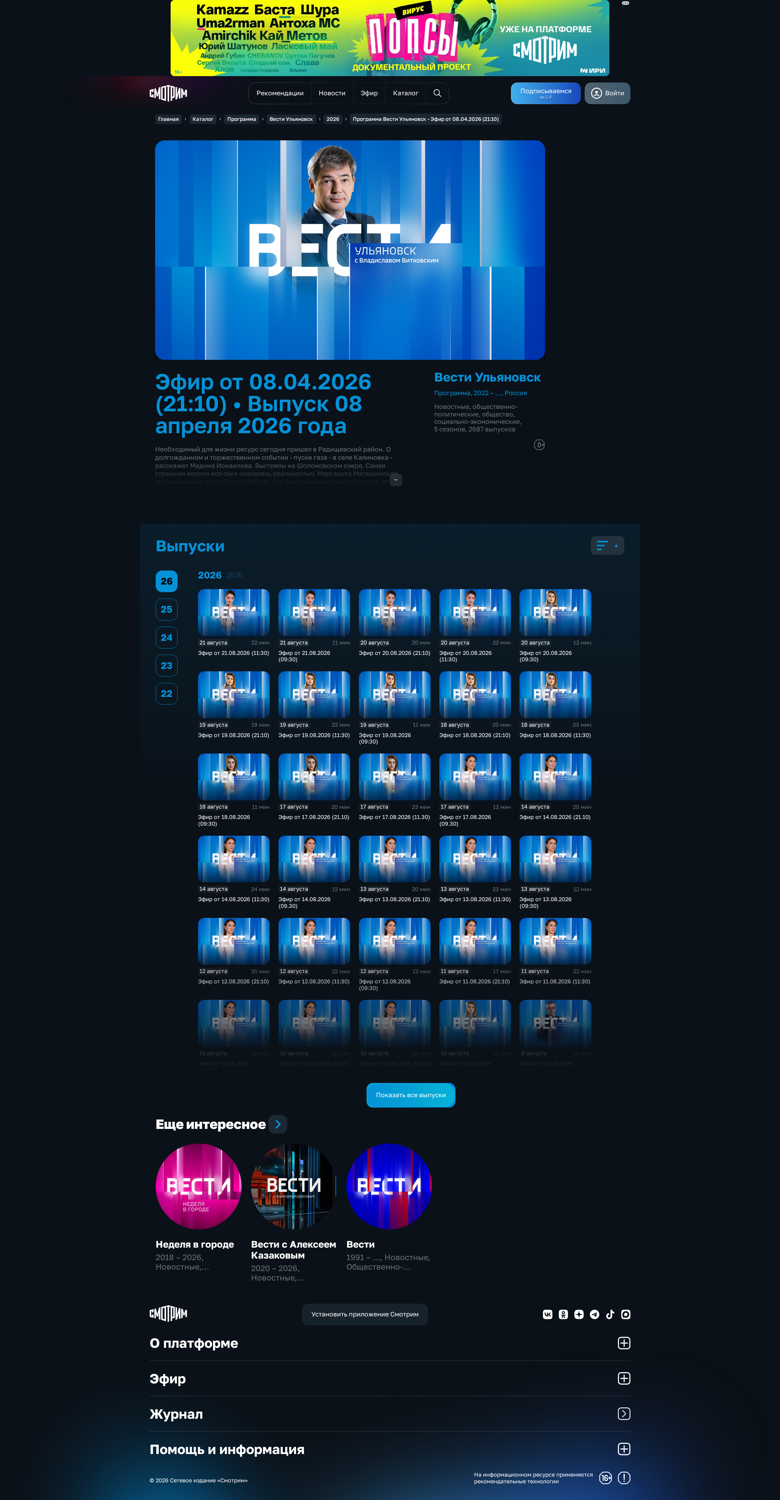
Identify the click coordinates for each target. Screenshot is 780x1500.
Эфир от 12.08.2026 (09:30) (385, 984)
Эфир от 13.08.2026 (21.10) (394, 899)
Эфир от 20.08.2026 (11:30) (465, 656)
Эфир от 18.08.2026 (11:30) (555, 735)
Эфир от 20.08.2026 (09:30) (545, 656)
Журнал (176, 1414)
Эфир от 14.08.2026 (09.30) (304, 902)
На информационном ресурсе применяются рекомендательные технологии (533, 1477)
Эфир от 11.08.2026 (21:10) (474, 981)
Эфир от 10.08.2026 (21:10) (314, 1063)
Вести (360, 1244)
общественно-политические (476, 410)
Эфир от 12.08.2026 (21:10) (233, 981)
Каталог (203, 119)
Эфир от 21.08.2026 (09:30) (304, 656)
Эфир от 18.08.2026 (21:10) (475, 735)
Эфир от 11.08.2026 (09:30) (224, 1066)
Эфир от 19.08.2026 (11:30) (314, 735)
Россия (516, 393)
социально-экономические (477, 421)
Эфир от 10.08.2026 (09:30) (465, 1066)
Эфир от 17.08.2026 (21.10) (313, 816)
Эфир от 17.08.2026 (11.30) (394, 816)
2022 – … (487, 393)
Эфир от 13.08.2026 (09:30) (545, 902)
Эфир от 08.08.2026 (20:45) (545, 1066)
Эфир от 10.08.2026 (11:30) (395, 1063)
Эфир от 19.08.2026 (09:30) (385, 738)
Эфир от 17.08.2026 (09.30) (465, 820)
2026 (333, 119)
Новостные (451, 406)
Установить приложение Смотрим (365, 1314)
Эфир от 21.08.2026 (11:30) (233, 652)
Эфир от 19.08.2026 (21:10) (233, 735)
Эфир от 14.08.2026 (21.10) (555, 816)
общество (497, 414)
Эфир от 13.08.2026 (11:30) (475, 899)
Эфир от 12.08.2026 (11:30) (314, 981)
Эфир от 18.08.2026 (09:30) (224, 820)
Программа (241, 119)
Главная (168, 119)
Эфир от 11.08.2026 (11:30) (554, 981)
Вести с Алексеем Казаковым (293, 1249)
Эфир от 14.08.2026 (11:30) (234, 899)
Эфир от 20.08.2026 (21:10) (395, 652)
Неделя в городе (195, 1244)
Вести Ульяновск (291, 119)
